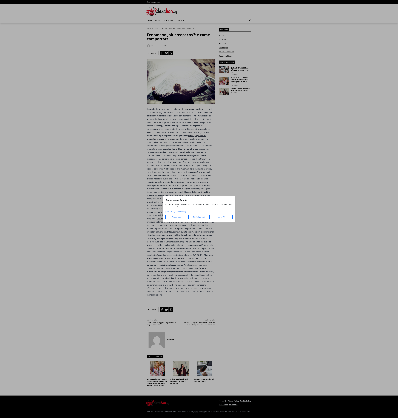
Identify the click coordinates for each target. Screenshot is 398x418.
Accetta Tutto (221, 217)
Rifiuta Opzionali (199, 217)
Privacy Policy (181, 212)
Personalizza (176, 217)
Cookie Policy (170, 212)
